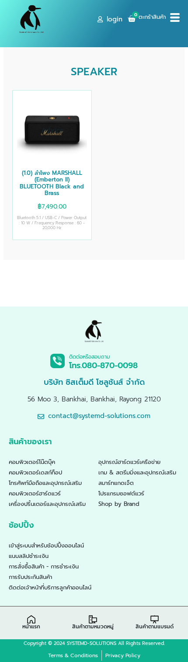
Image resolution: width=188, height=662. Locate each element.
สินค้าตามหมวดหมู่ (93, 627)
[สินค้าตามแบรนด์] (154, 619)
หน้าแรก (31, 627)
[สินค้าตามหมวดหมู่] (93, 619)
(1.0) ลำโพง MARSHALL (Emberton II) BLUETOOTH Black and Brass (52, 183)
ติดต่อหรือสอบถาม (89, 357)
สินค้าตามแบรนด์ (155, 627)
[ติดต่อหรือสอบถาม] (57, 361)
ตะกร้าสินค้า (152, 17)
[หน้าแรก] (31, 619)
